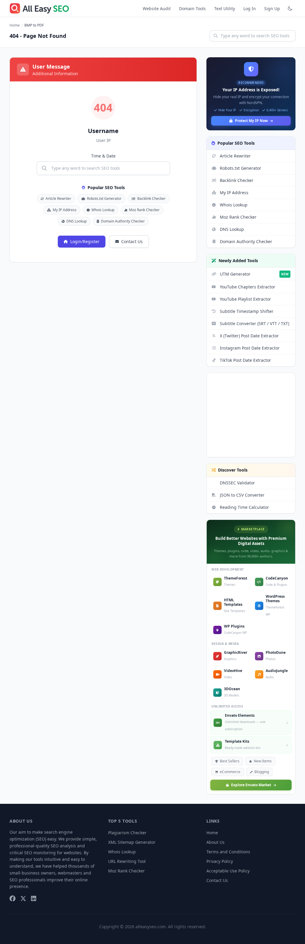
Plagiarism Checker (127, 832)
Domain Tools (192, 8)
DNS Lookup (76, 221)
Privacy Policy (219, 861)
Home (15, 25)
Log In (249, 8)
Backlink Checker (151, 198)
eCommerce (230, 771)
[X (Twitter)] (23, 898)
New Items (263, 761)
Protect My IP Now (251, 120)
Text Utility (224, 8)
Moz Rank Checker (144, 209)
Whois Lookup (102, 209)
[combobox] (252, 35)
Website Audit (157, 8)
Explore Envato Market (251, 784)
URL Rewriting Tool (127, 861)
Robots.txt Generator (104, 198)
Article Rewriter (58, 198)
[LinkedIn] (33, 898)
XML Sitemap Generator (131, 842)
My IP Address (65, 209)
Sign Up (272, 8)
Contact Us (132, 241)
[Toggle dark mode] (290, 8)
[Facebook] (12, 898)
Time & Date (103, 156)
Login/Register (84, 241)
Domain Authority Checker (123, 221)
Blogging (261, 771)
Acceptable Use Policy (228, 871)
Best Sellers (229, 761)
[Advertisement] (250, 415)
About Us (215, 842)
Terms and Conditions (228, 852)
